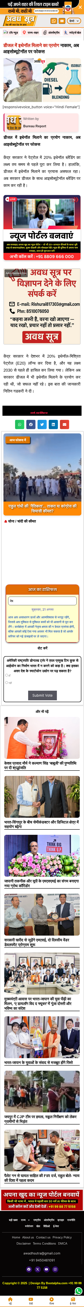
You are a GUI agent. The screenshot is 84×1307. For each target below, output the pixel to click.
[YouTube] (62, 21)
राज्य (23, 1220)
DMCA (62, 1243)
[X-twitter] (38, 1269)
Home (16, 1237)
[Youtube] (46, 1269)
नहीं (10, 683)
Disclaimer (24, 1243)
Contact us (43, 1237)
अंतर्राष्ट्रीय (49, 1220)
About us (28, 1237)
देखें (31, 1303)
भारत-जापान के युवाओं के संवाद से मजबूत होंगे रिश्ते (38, 1062)
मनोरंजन (29, 1226)
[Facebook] (29, 1269)
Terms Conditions (44, 1243)
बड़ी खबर (13, 1220)
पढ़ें (10, 1303)
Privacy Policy (62, 1237)
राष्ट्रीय (37, 1220)
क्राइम (60, 1220)
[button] (19, 424)
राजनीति (71, 1220)
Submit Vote (42, 695)
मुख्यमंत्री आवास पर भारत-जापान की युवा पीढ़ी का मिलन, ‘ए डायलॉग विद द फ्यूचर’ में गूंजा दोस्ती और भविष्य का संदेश (37, 1004)
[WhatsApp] (54, 21)
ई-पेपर (56, 1226)
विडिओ (46, 1226)
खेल (38, 1226)
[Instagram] (55, 1269)
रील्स (51, 1303)
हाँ (9, 675)
